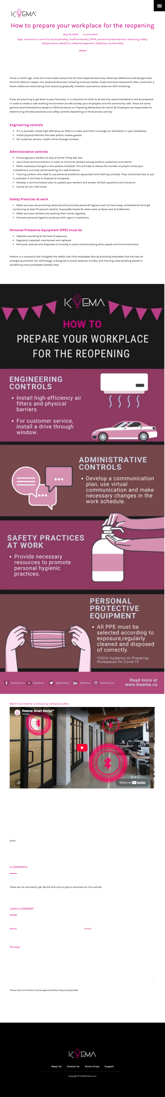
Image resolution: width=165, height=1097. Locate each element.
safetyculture (49, 43)
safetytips (101, 43)
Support (109, 1066)
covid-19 (44, 39)
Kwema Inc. (91, 1076)
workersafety (115, 43)
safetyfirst (64, 43)
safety (143, 39)
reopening (133, 39)
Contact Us (73, 1066)
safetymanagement (82, 43)
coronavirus (31, 39)
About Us (56, 1066)
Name (13, 928)
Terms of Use (92, 1066)
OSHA (93, 39)
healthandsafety (79, 39)
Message (15, 946)
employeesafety (59, 39)
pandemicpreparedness (111, 39)
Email (88, 928)
